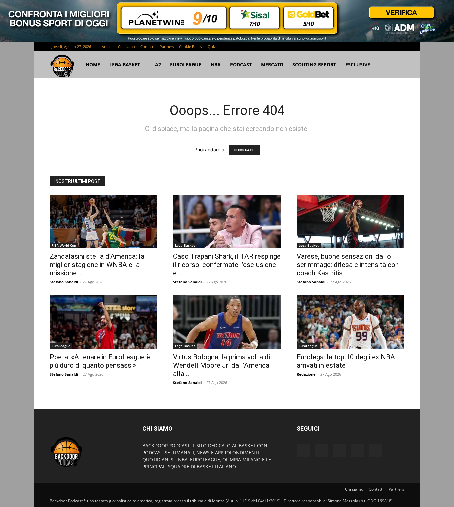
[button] (396, 65)
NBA (216, 64)
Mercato (272, 64)
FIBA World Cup (64, 245)
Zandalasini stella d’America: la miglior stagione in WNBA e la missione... (97, 265)
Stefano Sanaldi (64, 281)
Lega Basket (124, 64)
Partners (167, 46)
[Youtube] (399, 46)
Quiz (212, 46)
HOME (93, 64)
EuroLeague (185, 64)
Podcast (241, 64)
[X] (389, 46)
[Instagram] (367, 46)
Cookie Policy (190, 46)
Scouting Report (314, 64)
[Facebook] (356, 46)
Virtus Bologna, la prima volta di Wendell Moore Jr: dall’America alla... (221, 365)
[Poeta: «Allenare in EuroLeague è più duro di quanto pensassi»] (103, 322)
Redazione (306, 374)
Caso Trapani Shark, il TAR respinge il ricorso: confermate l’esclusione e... (227, 265)
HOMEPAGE (244, 150)
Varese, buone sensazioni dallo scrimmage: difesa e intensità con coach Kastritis (348, 265)
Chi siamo (126, 46)
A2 (158, 64)
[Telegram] (378, 46)
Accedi (107, 46)
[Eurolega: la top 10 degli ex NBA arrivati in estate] (350, 322)
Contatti (147, 46)
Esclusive (357, 64)
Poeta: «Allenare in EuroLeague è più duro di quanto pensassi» (100, 361)
